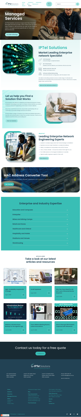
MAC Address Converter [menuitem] (54, 396)
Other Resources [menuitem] (53, 393)
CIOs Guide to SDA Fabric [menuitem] (55, 389)
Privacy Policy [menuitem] (10, 403)
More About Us (44, 158)
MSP (23, 4)
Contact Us (40, 353)
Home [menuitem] (8, 389)
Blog (28, 4)
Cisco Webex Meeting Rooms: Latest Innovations (40, 325)
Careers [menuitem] (9, 401)
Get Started (8, 184)
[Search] (77, 4)
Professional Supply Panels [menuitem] (34, 389)
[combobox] (66, 4)
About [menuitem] (8, 398)
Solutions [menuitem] (9, 391)
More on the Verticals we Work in (48, 85)
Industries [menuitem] (9, 394)
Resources (35, 4)
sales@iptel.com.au (69, 375)
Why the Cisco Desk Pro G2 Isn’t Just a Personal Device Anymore (65, 291)
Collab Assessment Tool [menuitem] (33, 395)
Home (23, 2)
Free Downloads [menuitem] (32, 402)
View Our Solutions (11, 121)
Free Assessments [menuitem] (32, 394)
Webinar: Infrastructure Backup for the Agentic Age (14, 325)
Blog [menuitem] (29, 391)
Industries (38, 2)
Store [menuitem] (50, 401)
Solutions (30, 2)
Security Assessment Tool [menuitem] (34, 400)
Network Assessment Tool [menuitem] (34, 399)
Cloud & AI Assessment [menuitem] (33, 397)
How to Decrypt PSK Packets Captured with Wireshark (65, 325)
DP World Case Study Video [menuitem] (55, 395)
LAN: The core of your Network (15, 37)
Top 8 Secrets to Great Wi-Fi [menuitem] (55, 391)
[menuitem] (67, 414)
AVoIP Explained (36, 289)
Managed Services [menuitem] (12, 396)
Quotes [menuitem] (50, 399)
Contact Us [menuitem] (10, 400)
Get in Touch (49, 4)
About (23, 5)
